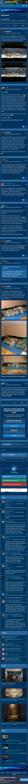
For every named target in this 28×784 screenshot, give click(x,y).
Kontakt (24, 772)
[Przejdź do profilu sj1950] (3, 654)
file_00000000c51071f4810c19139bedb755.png (13, 723)
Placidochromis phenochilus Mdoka (14, 750)
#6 (25, 206)
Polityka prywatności (16, 772)
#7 (25, 241)
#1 (25, 32)
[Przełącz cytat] (3, 266)
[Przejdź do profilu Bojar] (2, 160)
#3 (25, 133)
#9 (25, 287)
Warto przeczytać (9, 510)
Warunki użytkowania (5, 782)
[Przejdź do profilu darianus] (3, 537)
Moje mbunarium (9, 760)
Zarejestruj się (14, 425)
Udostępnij (7, 444)
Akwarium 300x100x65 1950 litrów (13, 553)
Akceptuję (24, 779)
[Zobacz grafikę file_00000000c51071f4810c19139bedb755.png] (14, 713)
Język (2, 772)
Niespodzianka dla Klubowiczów (10, 480)
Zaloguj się (14, 435)
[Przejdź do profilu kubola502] (2, 32)
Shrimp (6, 565)
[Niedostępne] (14, 309)
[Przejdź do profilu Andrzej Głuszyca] (2, 184)
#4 (25, 160)
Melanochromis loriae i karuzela (13, 740)
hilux (18, 266)
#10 (25, 383)
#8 (25, 262)
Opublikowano (13, 33)
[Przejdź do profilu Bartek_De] (3, 577)
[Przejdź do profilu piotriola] (3, 521)
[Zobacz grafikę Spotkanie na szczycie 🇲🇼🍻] (14, 675)
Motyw (7, 772)
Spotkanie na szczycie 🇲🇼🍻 (8, 683)
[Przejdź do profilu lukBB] (2, 88)
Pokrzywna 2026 (7, 476)
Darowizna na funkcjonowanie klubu (11, 484)
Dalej (22, 25)
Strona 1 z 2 (15, 25)
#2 (25, 88)
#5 (25, 184)
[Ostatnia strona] (26, 26)
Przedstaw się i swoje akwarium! (18, 20)
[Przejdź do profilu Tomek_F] (3, 601)
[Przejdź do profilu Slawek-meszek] (3, 637)
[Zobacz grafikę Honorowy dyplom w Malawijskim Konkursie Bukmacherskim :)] (14, 693)
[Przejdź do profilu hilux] (2, 206)
